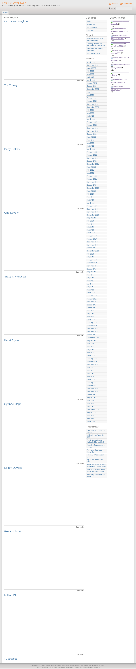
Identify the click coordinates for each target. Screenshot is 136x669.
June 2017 (90, 275)
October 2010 (92, 395)
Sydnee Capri (13, 403)
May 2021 (90, 173)
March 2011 (91, 380)
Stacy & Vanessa (15, 276)
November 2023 (92, 104)
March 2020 (91, 203)
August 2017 (91, 272)
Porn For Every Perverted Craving (96, 431)
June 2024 (90, 92)
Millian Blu (10, 595)
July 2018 (90, 254)
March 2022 (91, 149)
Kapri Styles (12, 340)
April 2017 (90, 281)
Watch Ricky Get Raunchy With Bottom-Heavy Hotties (96, 466)
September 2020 (93, 188)
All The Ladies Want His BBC (95, 436)
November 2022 (92, 131)
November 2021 (92, 158)
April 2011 (90, 377)
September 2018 (93, 251)
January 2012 (92, 362)
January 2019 (92, 239)
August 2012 (91, 341)
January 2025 (92, 83)
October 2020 (92, 185)
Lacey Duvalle (13, 467)
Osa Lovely (11, 212)
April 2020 (90, 200)
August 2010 (91, 398)
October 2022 (92, 134)
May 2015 (90, 287)
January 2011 (92, 386)
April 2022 (90, 146)
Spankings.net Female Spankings (95, 50)
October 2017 (92, 269)
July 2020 (90, 194)
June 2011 (90, 371)
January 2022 (92, 155)
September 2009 (93, 410)
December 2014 (92, 302)
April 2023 (90, 116)
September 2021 (93, 164)
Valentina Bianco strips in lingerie (96, 446)
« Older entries (10, 659)
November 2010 (92, 392)
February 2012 (92, 359)
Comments (127, 4)
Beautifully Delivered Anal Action (96, 476)
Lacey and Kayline (16, 21)
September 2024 (93, 89)
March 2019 (91, 233)
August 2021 (91, 167)
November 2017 (92, 266)
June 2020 (90, 197)
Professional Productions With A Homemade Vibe (96, 471)
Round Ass (91, 24)
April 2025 (90, 77)
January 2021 (92, 179)
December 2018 (92, 242)
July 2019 (90, 221)
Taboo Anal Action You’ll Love (95, 456)
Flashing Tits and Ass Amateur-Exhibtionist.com (96, 45)
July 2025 (90, 71)
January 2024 (92, 101)
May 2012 (90, 350)
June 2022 (90, 140)
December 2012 (92, 329)
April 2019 (90, 230)
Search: (111, 8)
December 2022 (92, 128)
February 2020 (92, 206)
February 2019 (92, 236)
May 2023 (90, 113)
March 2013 (91, 320)
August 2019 (91, 218)
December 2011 (92, 365)
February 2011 (92, 383)
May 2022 (90, 143)
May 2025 (90, 74)
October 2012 (92, 335)
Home (5, 13)
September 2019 (93, 215)
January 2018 (92, 263)
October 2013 (92, 308)
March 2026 (91, 62)
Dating (89, 21)
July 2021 (90, 170)
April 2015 (90, 290)
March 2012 (91, 356)
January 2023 (92, 125)
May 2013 (90, 314)
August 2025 (91, 68)
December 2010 (92, 389)
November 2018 (92, 245)
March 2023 (91, 119)
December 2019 (92, 209)
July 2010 (90, 401)
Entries (114, 4)
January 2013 (92, 326)
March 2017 (91, 284)
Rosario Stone (13, 531)
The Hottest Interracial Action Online (95, 451)
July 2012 (90, 344)
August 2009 (91, 413)
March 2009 (91, 422)
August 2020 (91, 191)
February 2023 (92, 122)
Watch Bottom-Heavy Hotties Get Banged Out (95, 441)
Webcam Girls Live (93, 54)
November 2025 (92, 65)
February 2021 (92, 176)
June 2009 (90, 416)
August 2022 (91, 137)
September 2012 (93, 338)
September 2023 (93, 107)
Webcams (90, 30)
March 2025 (91, 80)
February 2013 (92, 323)
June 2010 (90, 404)
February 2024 (92, 98)
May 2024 (90, 95)
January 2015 (92, 299)
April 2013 (90, 317)
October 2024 (92, 86)
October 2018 (92, 248)
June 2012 (90, 347)
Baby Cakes (12, 149)
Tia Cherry (10, 85)
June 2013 (90, 311)
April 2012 (90, 353)
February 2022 (92, 152)
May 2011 (90, 374)
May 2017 (90, 278)
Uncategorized (92, 27)
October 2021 (92, 161)
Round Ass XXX (14, 3)
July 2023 (90, 110)
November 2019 (92, 212)
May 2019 (90, 227)
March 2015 (91, 293)
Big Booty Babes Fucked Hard (95, 461)
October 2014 (92, 305)
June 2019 (90, 224)
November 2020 (92, 182)
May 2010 (90, 407)
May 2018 (90, 257)
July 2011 (90, 368)
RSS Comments (95, 667)
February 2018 (92, 260)
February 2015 (92, 296)
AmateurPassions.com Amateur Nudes (95, 40)
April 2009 (90, 419)
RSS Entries (83, 667)
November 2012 (92, 332)
